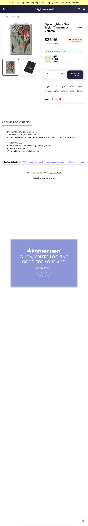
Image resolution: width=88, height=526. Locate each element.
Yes (48, 275)
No (39, 275)
